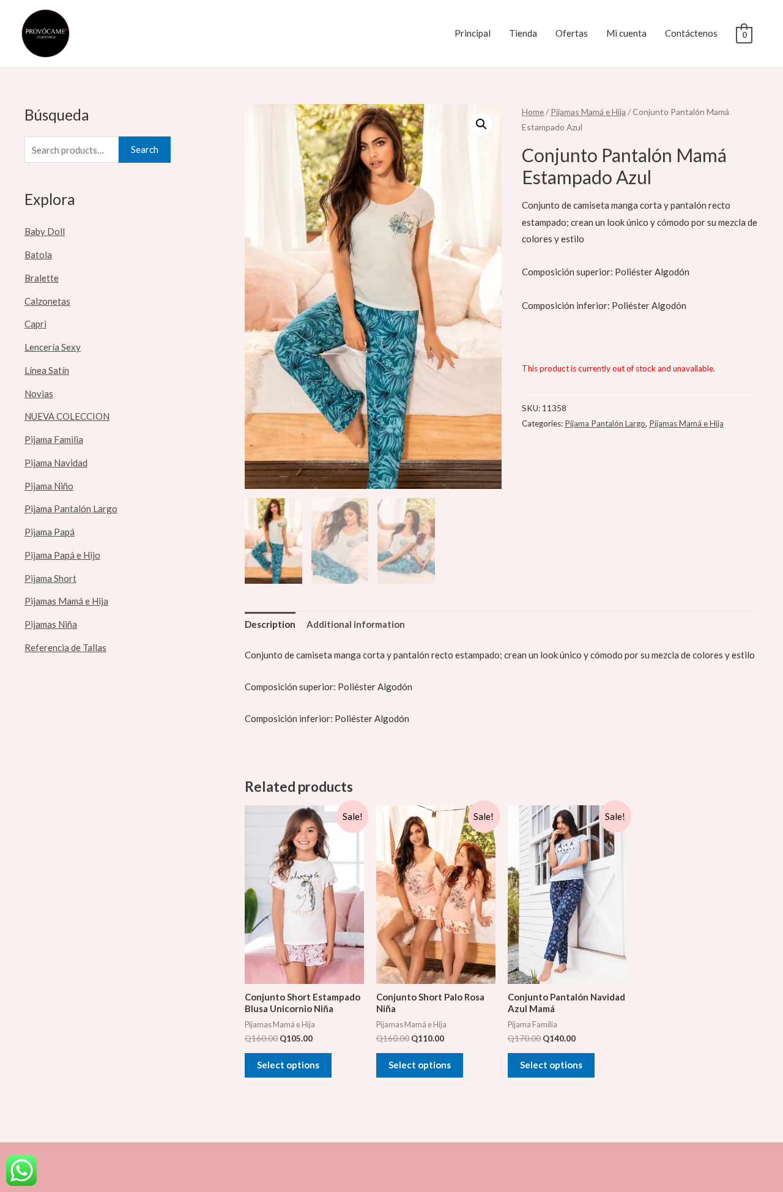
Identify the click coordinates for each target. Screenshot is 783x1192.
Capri (35, 323)
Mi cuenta (626, 33)
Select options (288, 1064)
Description (270, 624)
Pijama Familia (53, 439)
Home (533, 111)
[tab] (270, 625)
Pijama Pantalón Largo (70, 508)
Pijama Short (50, 578)
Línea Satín (46, 370)
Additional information (355, 624)
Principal (473, 33)
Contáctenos (691, 33)
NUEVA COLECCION (66, 416)
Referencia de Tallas (65, 647)
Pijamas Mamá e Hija (66, 600)
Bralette (41, 277)
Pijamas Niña (50, 624)
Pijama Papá (49, 531)
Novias (38, 393)
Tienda (523, 33)
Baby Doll (44, 231)
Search (144, 149)
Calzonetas (47, 301)
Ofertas (571, 33)
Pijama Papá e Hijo (62, 555)
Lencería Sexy (52, 346)
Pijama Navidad (55, 462)
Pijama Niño (48, 485)
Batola (38, 254)
